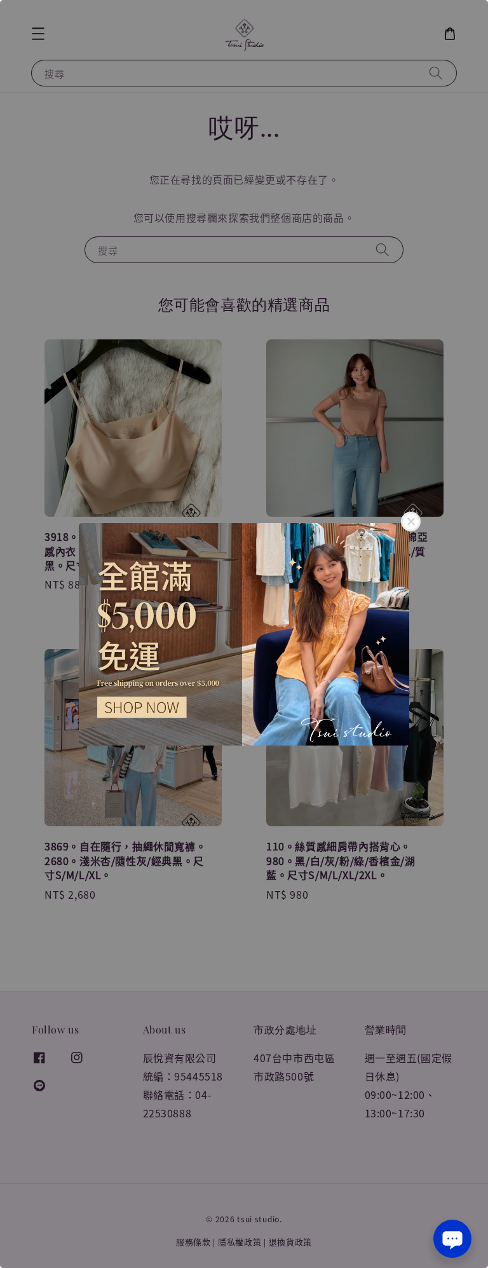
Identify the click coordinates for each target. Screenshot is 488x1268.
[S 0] (244, 634)
